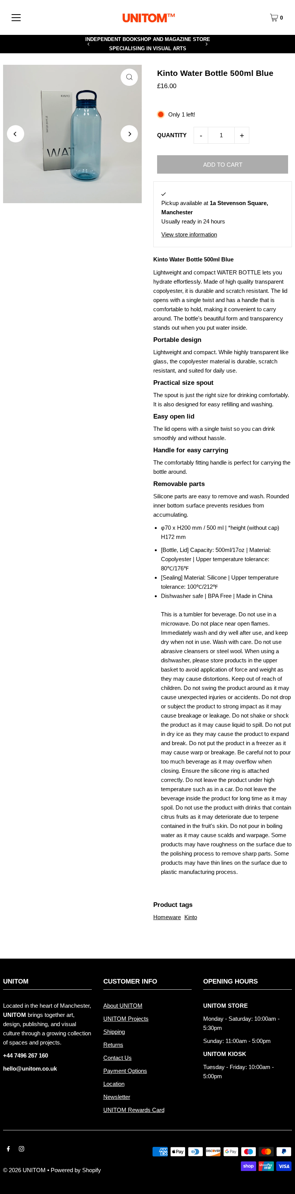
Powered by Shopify (76, 1170)
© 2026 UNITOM (24, 1170)
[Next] (206, 44)
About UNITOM (123, 1005)
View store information (189, 234)
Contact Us (117, 1057)
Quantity (172, 135)
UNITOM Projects (126, 1018)
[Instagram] (21, 1149)
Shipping (114, 1031)
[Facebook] (8, 1149)
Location (113, 1084)
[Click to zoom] (129, 77)
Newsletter (116, 1097)
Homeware (167, 917)
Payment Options (125, 1071)
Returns (113, 1044)
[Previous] (89, 44)
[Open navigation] (16, 17)
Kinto (190, 917)
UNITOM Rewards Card (133, 1110)
